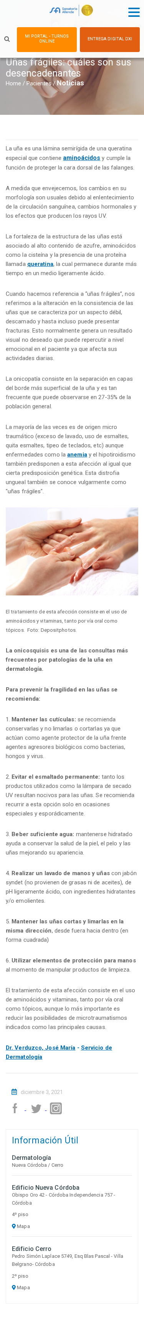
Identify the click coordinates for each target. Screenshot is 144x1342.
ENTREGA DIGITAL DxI (110, 38)
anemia (77, 454)
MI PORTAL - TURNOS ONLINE (47, 39)
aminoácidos (81, 157)
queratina (40, 264)
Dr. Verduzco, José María (40, 1047)
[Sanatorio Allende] (71, 11)
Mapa (23, 1226)
